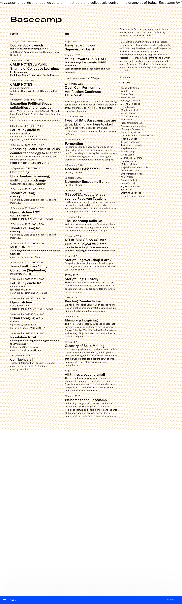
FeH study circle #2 (25, 283)
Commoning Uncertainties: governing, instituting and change (30, 176)
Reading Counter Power (83, 301)
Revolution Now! (23, 337)
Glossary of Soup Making (84, 345)
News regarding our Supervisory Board (80, 47)
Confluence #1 (21, 359)
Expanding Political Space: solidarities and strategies (31, 105)
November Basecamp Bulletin (88, 181)
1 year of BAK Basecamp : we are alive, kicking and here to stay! (90, 122)
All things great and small (85, 374)
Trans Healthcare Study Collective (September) (28, 268)
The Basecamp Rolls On (83, 221)
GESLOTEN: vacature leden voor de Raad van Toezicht (86, 196)
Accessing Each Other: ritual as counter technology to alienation (36, 151)
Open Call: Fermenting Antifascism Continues (83, 89)
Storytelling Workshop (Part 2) (89, 260)
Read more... (125, 77)
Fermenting (74, 143)
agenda (14, 33)
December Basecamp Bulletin (88, 169)
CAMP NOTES (21, 84)
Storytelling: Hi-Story (81, 279)
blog (67, 33)
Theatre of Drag (22, 193)
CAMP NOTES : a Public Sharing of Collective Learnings (34, 66)
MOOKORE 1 (20, 247)
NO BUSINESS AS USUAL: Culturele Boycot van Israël (86, 242)
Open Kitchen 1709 (25, 212)
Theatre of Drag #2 (25, 228)
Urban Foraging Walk (26, 318)
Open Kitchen (21, 302)
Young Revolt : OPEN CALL (86, 59)
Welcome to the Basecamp (86, 400)
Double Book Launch (26, 45)
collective (124, 82)
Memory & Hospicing (81, 320)
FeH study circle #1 (25, 130)
